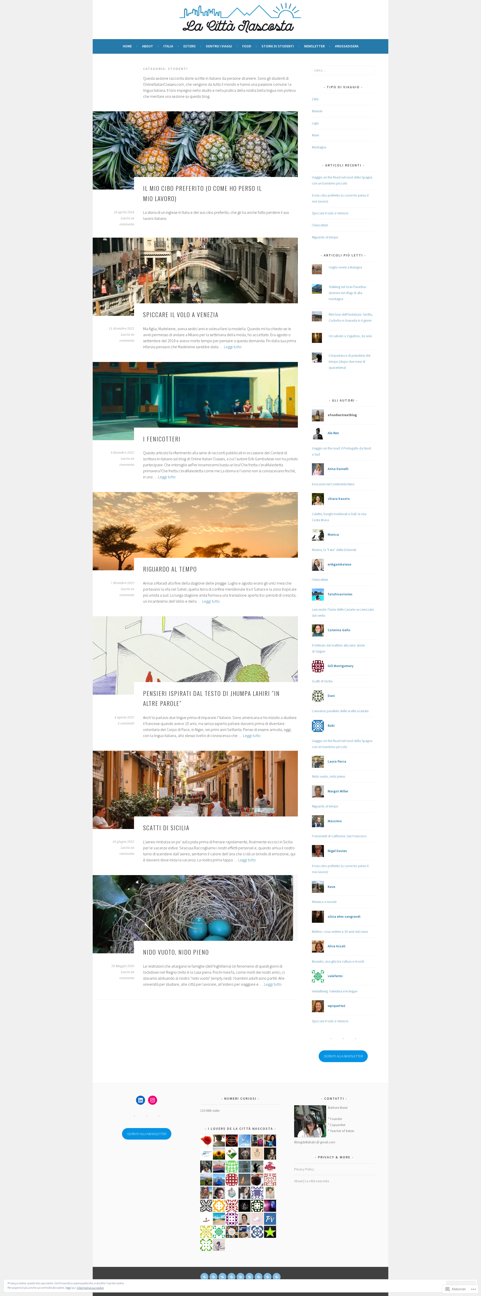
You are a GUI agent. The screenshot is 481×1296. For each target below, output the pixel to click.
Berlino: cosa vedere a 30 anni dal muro (340, 931)
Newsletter (314, 46)
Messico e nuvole (324, 901)
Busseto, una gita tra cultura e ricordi (338, 961)
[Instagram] (152, 1100)
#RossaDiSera (346, 46)
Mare (315, 135)
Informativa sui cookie (90, 1287)
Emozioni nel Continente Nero (333, 484)
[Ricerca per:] (343, 70)
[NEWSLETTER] (268, 1277)
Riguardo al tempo (170, 568)
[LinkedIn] (140, 1100)
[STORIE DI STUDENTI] (259, 1277)
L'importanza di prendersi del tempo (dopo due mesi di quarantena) (349, 361)
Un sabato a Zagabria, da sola (350, 336)
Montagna (319, 147)
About (147, 46)
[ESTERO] (231, 1277)
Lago (315, 123)
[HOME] (204, 1277)
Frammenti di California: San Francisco (339, 836)
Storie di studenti (278, 46)
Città (315, 99)
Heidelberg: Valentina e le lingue (334, 991)
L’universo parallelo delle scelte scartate (340, 711)
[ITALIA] (222, 1277)
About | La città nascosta (311, 1181)
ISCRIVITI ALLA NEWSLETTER (343, 1056)
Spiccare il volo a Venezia (180, 314)
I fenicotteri (162, 438)
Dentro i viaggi (219, 46)
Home (127, 46)
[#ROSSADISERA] (277, 1277)
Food (246, 46)
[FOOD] (250, 1277)
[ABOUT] (213, 1277)
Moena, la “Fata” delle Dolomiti (334, 549)
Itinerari (317, 111)
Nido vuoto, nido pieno (176, 951)
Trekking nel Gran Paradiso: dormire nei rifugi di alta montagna (348, 293)
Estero (189, 46)
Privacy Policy (304, 1169)
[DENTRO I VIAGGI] (240, 1277)
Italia (168, 46)
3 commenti (126, 723)
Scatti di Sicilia (166, 827)
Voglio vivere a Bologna (345, 267)
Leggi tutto (233, 346)
